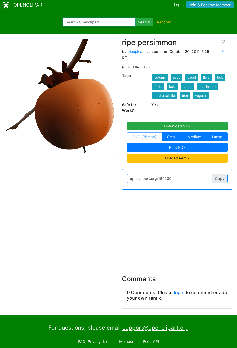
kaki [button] (172, 86)
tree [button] (185, 96)
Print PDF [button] (177, 147)
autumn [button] (160, 77)
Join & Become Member (210, 5)
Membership (130, 341)
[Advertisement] (118, 229)
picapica (135, 51)
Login (179, 4)
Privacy (94, 341)
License (109, 341)
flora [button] (206, 77)
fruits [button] (158, 86)
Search (144, 22)
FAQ (81, 341)
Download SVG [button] (177, 126)
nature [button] (187, 86)
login (179, 292)
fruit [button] (220, 77)
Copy (220, 178)
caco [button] (176, 77)
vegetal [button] (200, 96)
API (156, 341)
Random (164, 22)
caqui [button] (191, 77)
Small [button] (172, 136)
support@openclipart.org (155, 327)
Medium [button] (194, 136)
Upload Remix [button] (177, 158)
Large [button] (217, 136)
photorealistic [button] (164, 96)
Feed (147, 341)
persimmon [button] (208, 86)
